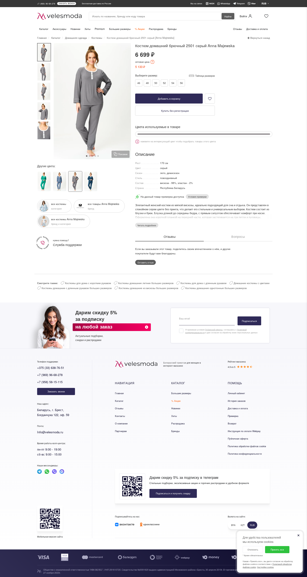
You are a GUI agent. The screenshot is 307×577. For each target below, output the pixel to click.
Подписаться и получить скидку (173, 493)
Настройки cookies (265, 567)
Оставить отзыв (146, 262)
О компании (121, 423)
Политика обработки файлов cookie (247, 446)
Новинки (75, 29)
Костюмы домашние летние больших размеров (145, 283)
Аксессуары (59, 29)
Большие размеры (120, 29)
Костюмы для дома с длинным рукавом (204, 283)
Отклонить (252, 549)
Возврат (232, 423)
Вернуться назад (260, 37)
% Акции (140, 29)
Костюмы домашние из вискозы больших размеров (148, 288)
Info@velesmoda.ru (50, 432)
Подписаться (249, 321)
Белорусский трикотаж (174, 362)
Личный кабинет (236, 393)
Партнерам (121, 431)
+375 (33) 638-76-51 (50, 367)
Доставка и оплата (257, 29)
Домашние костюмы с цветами (252, 283)
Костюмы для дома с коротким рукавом (88, 283)
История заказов (237, 401)
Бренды (172, 29)
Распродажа (156, 29)
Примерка (233, 416)
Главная (119, 393)
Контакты (120, 416)
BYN (233, 524)
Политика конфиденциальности (245, 453)
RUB (252, 524)
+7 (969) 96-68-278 (50, 374)
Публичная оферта (238, 438)
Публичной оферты (214, 329)
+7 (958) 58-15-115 (50, 382)
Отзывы (237, 29)
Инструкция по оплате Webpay (244, 431)
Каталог (43, 29)
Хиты (87, 29)
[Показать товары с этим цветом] (204, 134)
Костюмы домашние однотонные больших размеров (216, 288)
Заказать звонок (56, 391)
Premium (100, 29)
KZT (243, 524)
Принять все (277, 549)
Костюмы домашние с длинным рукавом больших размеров (77, 288)
